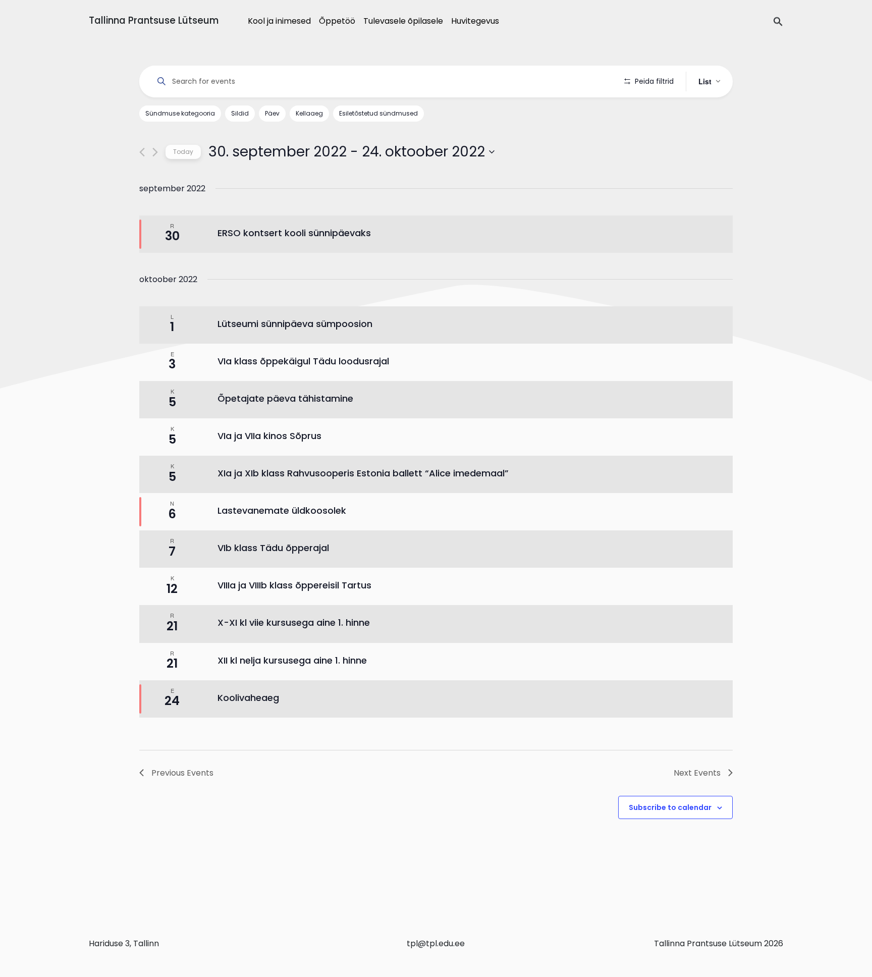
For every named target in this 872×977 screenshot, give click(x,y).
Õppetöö (337, 21)
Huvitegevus (475, 21)
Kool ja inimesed (279, 21)
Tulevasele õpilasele (403, 21)
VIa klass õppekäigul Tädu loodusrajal (303, 361)
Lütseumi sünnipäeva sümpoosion (294, 323)
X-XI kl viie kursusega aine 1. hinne (293, 622)
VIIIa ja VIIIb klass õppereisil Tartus (294, 585)
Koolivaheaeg (248, 697)
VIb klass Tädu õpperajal (273, 547)
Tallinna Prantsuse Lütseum (154, 20)
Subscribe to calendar (670, 807)
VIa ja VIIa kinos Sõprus (269, 435)
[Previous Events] (142, 152)
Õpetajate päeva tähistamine (285, 398)
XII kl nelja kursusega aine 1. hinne (292, 660)
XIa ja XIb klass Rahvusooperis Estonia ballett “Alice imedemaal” (363, 473)
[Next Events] (155, 152)
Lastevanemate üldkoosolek (281, 510)
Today (183, 151)
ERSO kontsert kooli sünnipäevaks (294, 233)
